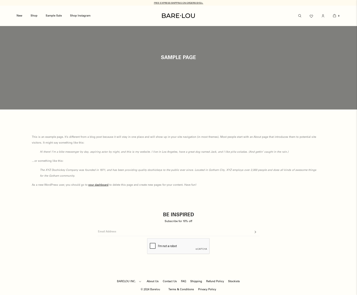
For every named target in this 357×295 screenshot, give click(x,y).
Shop (34, 15)
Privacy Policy (207, 289)
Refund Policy (215, 281)
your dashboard (98, 185)
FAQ (183, 281)
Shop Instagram (80, 15)
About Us (153, 281)
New (19, 15)
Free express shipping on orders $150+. (178, 3)
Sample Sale (54, 15)
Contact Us (170, 281)
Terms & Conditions (181, 289)
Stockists (234, 281)
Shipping (196, 281)
